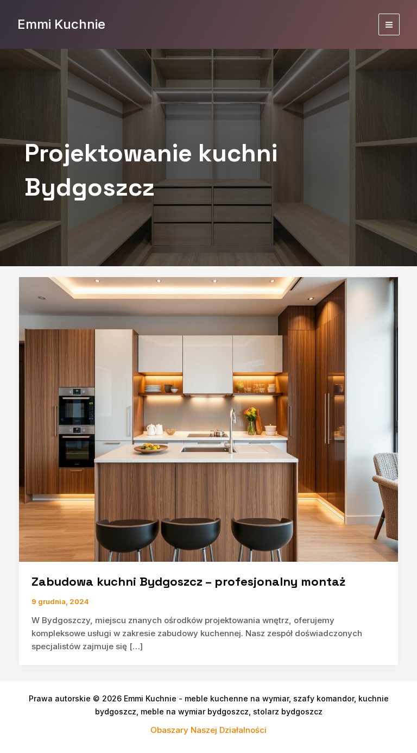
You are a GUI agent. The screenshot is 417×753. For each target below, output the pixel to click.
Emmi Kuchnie (61, 24)
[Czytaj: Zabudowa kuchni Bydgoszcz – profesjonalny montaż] (208, 418)
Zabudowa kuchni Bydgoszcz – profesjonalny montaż (188, 581)
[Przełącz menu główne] (389, 24)
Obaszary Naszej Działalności (208, 730)
